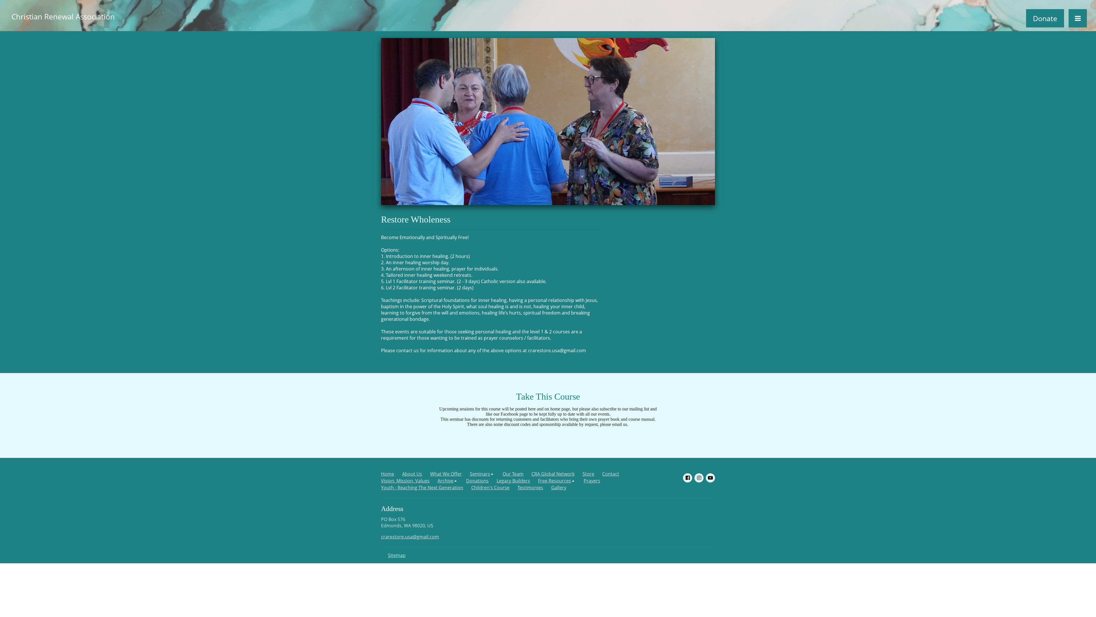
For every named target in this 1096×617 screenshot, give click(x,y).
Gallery (558, 487)
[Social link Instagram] (699, 477)
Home (387, 474)
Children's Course (490, 487)
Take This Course (548, 396)
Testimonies (530, 487)
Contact (610, 474)
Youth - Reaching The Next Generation (422, 487)
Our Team (513, 474)
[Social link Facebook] (687, 477)
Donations (477, 481)
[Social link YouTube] (710, 477)
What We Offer (446, 474)
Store (588, 474)
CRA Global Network (553, 474)
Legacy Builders (513, 481)
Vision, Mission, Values (405, 481)
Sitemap (397, 555)
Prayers (592, 481)
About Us (412, 474)
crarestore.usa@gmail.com (410, 537)
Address (392, 508)
